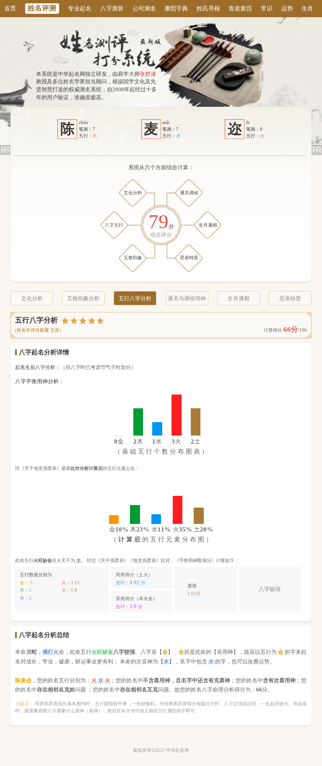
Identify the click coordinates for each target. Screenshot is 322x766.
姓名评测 (42, 8)
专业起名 (79, 8)
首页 (10, 8)
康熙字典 (176, 8)
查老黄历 (240, 8)
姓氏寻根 (208, 8)
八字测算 (112, 8)
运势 (287, 8)
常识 (267, 8)
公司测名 (144, 8)
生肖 (307, 8)
